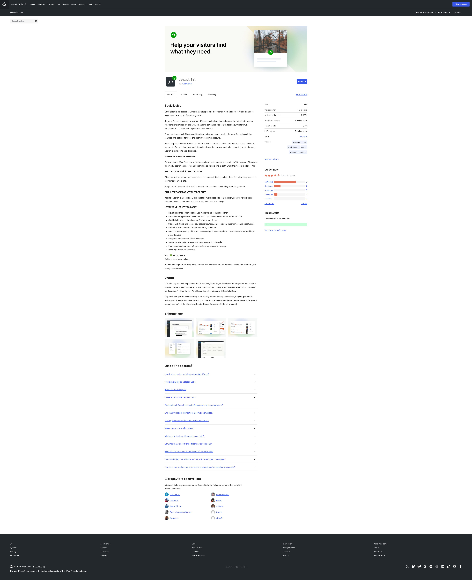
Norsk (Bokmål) (39, 567)
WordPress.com (381, 544)
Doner (286, 551)
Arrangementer (289, 548)
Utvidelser (105, 551)
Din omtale (269, 203)
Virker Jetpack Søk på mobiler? (179, 428)
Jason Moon (175, 506)
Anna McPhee (222, 494)
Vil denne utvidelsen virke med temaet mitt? (184, 436)
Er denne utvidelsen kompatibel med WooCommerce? (189, 413)
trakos (219, 512)
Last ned (302, 82)
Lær (193, 544)
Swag (286, 555)
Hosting (13, 551)
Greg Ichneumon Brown (180, 512)
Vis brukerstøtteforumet (275, 230)
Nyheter (13, 548)
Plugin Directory (16, 12)
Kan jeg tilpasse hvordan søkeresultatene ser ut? (187, 420)
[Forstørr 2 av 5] (222, 321)
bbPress (378, 551)
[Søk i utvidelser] (35, 21)
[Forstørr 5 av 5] (222, 342)
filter (304, 142)
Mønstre (104, 555)
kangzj (219, 500)
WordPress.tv (198, 555)
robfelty (219, 506)
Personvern (14, 555)
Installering (197, 94)
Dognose (174, 518)
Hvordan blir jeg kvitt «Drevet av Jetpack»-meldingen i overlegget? (195, 459)
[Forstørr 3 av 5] (254, 321)
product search (293, 147)
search (303, 147)
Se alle (304, 203)
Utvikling (212, 94)
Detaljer (170, 94)
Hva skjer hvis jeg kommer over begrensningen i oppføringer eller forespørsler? (200, 467)
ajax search (297, 142)
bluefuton (174, 500)
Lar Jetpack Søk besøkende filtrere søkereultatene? (188, 444)
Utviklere (195, 551)
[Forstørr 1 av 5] (191, 321)
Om (11, 544)
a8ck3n (219, 518)
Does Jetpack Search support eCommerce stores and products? (194, 405)
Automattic (187, 83)
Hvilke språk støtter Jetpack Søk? (180, 397)
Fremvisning (106, 544)
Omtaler (183, 94)
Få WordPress (461, 4)
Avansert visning (272, 159)
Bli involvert (287, 544)
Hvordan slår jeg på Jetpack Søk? (180, 382)
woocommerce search (298, 152)
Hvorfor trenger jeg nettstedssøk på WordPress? (187, 374)
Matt (376, 548)
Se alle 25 (303, 136)
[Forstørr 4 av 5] (191, 342)
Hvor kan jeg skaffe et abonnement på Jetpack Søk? (189, 451)
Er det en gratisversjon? (175, 389)
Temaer (104, 548)
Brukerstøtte (301, 94)
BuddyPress (380, 555)
